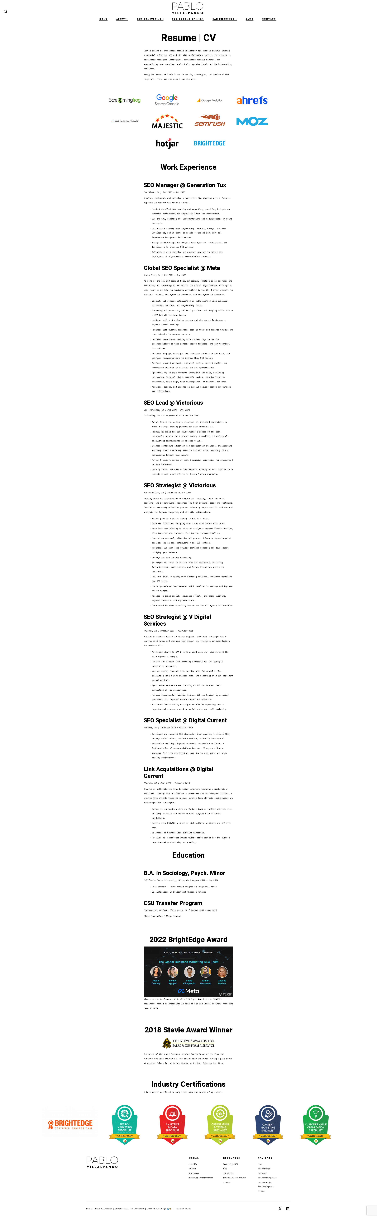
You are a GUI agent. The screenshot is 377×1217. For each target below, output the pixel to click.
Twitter (192, 1169)
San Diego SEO (224, 19)
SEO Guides (228, 1173)
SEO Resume (193, 1173)
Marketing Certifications (200, 1178)
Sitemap (226, 1182)
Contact (269, 19)
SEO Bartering (264, 1182)
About (121, 19)
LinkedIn (192, 1164)
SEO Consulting (149, 19)
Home (103, 19)
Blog (249, 19)
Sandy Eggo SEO (230, 1164)
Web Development (265, 1187)
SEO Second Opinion (188, 19)
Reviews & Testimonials (234, 1178)
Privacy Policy (183, 1209)
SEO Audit (262, 1173)
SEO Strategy (264, 1169)
